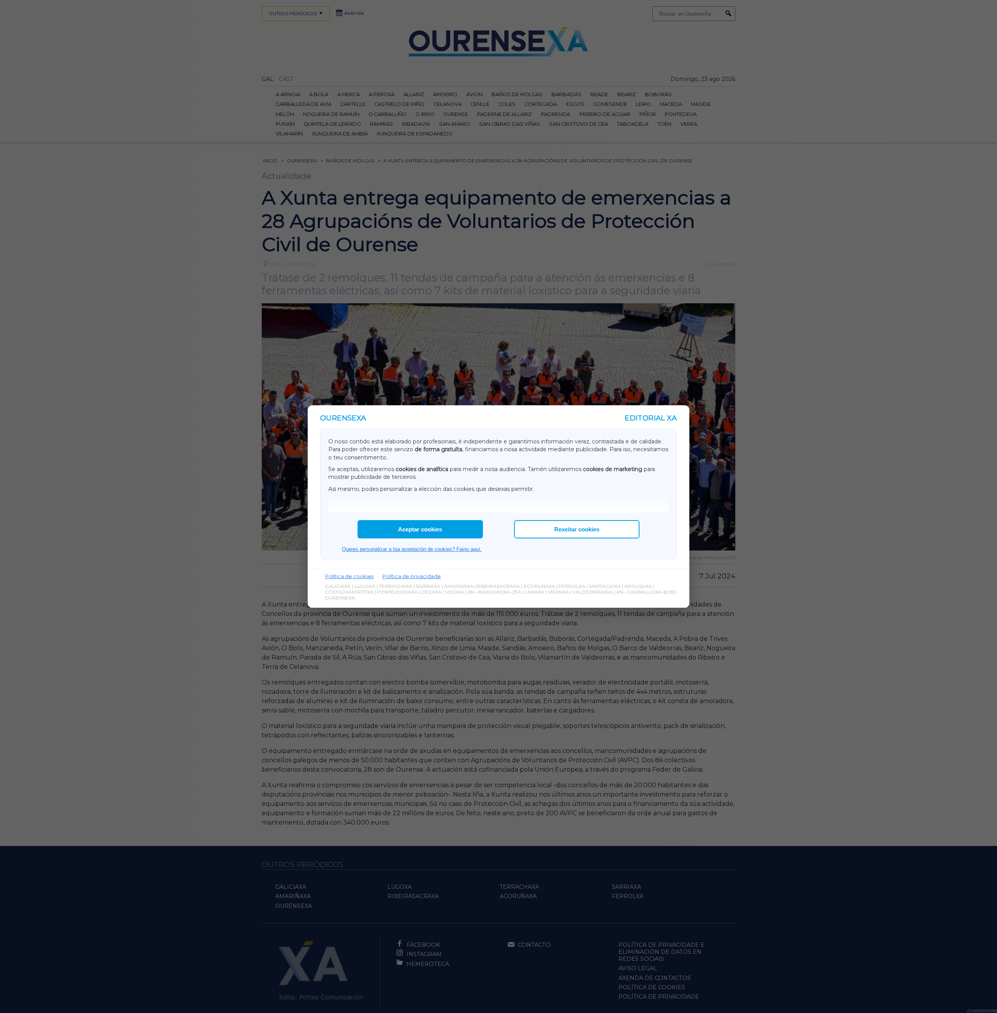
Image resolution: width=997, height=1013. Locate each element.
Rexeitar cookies (576, 529)
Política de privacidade (411, 576)
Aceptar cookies (420, 529)
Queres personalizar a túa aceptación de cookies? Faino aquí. (412, 549)
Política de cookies (349, 576)
